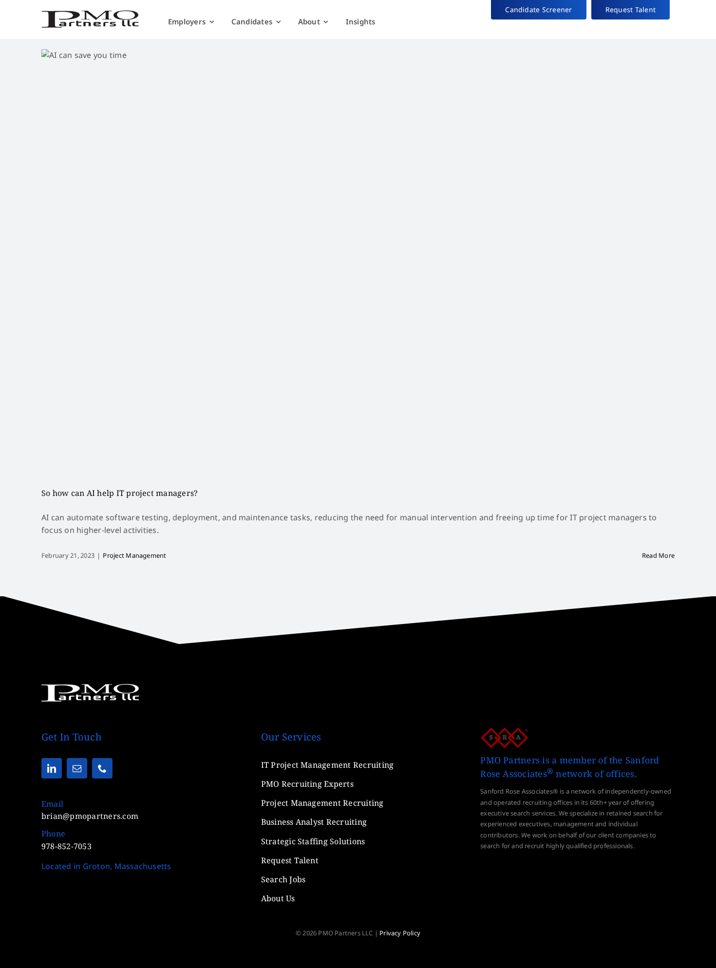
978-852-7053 (66, 846)
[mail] (77, 768)
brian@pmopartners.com (89, 816)
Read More (658, 555)
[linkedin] (51, 768)
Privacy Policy (399, 933)
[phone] (102, 768)
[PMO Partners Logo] (90, 13)
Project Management (134, 555)
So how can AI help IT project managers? (119, 493)
